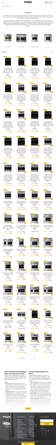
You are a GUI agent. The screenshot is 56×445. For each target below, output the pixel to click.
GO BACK (10, 6)
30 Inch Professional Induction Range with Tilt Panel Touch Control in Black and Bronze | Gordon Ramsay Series (21, 71)
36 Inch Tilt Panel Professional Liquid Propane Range (48, 346)
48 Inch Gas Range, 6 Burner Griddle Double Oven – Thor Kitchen (35, 298)
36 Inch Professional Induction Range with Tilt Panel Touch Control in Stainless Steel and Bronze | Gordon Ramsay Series (21, 177)
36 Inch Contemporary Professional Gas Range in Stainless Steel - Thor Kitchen (8, 227)
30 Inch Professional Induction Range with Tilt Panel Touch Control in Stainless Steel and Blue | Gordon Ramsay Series (34, 97)
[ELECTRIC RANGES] (8, 38)
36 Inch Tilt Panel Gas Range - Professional (35, 345)
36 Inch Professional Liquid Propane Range (48, 250)
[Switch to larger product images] (2, 51)
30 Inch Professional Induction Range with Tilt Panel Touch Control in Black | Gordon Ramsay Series (8, 96)
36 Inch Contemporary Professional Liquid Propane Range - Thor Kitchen (21, 227)
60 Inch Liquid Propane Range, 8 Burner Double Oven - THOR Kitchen (21, 322)
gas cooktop (13, 402)
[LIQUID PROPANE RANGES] (35, 38)
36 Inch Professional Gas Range (34, 250)
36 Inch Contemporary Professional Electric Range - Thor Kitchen (21, 203)
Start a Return (31, 421)
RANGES (7, 6)
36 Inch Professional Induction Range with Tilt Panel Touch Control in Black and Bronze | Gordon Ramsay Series (48, 124)
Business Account (32, 436)
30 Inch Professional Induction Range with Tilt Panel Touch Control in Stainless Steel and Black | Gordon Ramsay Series (21, 97)
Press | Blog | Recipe (21, 427)
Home (3, 6)
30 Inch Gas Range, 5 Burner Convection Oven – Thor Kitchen (35, 274)
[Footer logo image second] (9, 424)
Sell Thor (30, 431)
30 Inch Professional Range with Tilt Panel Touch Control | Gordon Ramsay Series (35, 322)
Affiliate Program (21, 422)
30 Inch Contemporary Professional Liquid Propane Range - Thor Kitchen (48, 203)
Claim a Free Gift (32, 432)
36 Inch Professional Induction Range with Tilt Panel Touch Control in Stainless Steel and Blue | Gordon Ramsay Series (8, 177)
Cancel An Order (32, 422)
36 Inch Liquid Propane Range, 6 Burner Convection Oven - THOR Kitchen (21, 298)
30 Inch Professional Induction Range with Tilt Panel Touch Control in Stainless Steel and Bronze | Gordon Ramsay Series (48, 97)
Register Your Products (33, 424)
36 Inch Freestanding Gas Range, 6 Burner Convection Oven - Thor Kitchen (8, 298)
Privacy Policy (20, 431)
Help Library (31, 427)
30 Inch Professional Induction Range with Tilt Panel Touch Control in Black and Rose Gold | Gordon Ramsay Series (35, 71)
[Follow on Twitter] (42, 430)
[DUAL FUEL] (48, 38)
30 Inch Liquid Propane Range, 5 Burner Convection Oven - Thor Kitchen (48, 274)
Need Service (31, 434)
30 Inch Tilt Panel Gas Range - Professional (8, 345)
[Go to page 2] (34, 357)
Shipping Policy (20, 436)
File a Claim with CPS (33, 426)
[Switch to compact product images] (5, 51)
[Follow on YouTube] (48, 430)
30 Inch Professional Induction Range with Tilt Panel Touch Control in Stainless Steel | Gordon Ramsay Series (21, 124)
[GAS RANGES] (21, 38)
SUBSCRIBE (47, 423)
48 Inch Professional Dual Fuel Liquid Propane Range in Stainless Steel (8, 251)
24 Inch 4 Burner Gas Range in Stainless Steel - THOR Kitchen (8, 274)
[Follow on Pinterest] (46, 430)
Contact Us (31, 419)
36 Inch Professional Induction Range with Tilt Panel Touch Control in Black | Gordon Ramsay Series (34, 150)
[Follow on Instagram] (44, 430)
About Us (19, 419)
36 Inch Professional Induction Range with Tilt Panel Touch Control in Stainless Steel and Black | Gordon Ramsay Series (48, 151)
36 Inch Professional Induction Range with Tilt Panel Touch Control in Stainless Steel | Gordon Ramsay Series (48, 177)
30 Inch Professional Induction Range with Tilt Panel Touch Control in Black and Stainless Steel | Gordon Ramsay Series (48, 71)
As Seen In (19, 421)
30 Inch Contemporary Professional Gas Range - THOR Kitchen (34, 203)
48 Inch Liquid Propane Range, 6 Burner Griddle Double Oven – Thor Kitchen (48, 298)
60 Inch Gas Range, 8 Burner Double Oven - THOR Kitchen (8, 321)
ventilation (34, 384)
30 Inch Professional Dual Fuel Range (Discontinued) (34, 226)
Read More (28, 408)
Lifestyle (19, 426)
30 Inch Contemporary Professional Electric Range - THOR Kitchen (8, 203)
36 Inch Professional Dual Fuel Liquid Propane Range (48, 226)
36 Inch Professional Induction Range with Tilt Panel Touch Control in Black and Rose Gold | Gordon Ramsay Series (8, 151)
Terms (19, 429)
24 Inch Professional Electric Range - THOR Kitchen (21, 250)
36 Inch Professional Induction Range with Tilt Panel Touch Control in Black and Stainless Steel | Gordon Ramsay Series (21, 151)
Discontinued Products (22, 424)
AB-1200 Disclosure (21, 437)
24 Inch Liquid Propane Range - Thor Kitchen (21, 273)
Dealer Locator (31, 429)
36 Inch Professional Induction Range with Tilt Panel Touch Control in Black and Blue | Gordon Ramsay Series (35, 124)
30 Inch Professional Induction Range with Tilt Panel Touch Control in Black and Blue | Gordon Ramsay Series (8, 71)
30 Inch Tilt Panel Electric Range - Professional (48, 321)
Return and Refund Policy (22, 434)
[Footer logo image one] (9, 417)
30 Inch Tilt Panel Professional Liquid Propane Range (21, 346)
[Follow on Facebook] (40, 430)
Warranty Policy (20, 432)
